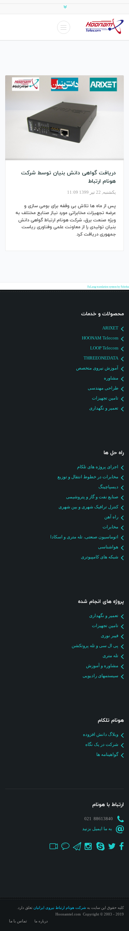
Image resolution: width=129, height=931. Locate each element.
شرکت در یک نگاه (101, 744)
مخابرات (110, 526)
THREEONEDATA (101, 358)
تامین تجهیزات (105, 398)
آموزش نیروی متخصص (97, 368)
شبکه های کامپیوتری (99, 556)
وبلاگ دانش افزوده (100, 734)
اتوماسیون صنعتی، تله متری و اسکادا (84, 536)
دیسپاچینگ (108, 486)
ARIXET (110, 327)
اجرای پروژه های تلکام (97, 466)
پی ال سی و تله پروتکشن (95, 645)
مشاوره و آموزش (102, 665)
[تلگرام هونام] (75, 845)
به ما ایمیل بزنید (97, 828)
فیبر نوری (109, 635)
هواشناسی (108, 546)
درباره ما (41, 921)
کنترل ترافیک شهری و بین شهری (88, 506)
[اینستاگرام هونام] (87, 845)
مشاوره (111, 378)
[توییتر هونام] (110, 845)
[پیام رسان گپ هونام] (63, 845)
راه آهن (111, 516)
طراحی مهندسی (103, 388)
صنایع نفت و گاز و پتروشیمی (92, 496)
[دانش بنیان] (64, 117)
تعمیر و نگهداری (103, 408)
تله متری (110, 655)
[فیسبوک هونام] (120, 845)
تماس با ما (18, 921)
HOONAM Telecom (100, 337)
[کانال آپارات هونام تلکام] (52, 845)
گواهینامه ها (107, 754)
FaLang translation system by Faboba (108, 286)
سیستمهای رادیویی (100, 675)
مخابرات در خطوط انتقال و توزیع (87, 476)
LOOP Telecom (104, 348)
